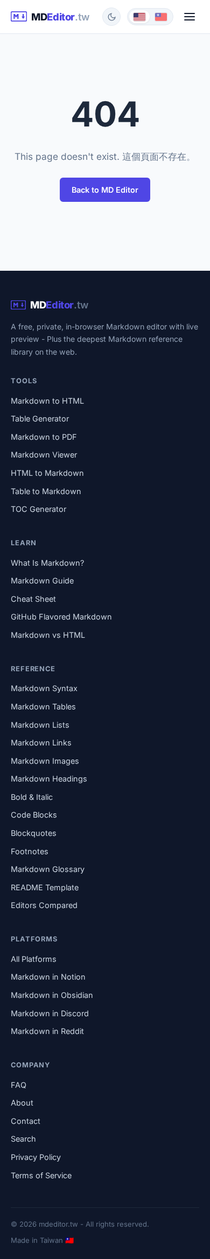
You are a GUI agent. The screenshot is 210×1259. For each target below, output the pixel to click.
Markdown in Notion (48, 976)
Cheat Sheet (33, 598)
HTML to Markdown (47, 472)
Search (23, 1138)
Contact (25, 1121)
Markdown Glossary (48, 869)
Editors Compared (44, 905)
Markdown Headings (49, 778)
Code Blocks (34, 814)
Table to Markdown (46, 491)
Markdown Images (45, 760)
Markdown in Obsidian (52, 995)
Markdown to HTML (47, 400)
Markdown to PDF (44, 436)
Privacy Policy (36, 1157)
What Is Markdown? (47, 562)
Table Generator (40, 418)
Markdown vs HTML (48, 634)
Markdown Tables (43, 706)
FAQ (18, 1084)
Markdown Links (41, 742)
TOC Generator (38, 509)
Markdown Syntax (44, 688)
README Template (45, 887)
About (22, 1102)
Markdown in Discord (50, 1013)
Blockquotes (34, 833)
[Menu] (189, 17)
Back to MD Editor (105, 189)
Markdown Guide (42, 580)
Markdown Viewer (44, 454)
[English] (139, 17)
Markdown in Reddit (47, 1031)
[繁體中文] (161, 17)
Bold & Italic (32, 796)
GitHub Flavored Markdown (61, 616)
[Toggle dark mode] (111, 17)
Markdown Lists (40, 724)
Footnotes (29, 851)
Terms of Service (41, 1175)
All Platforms (34, 958)
